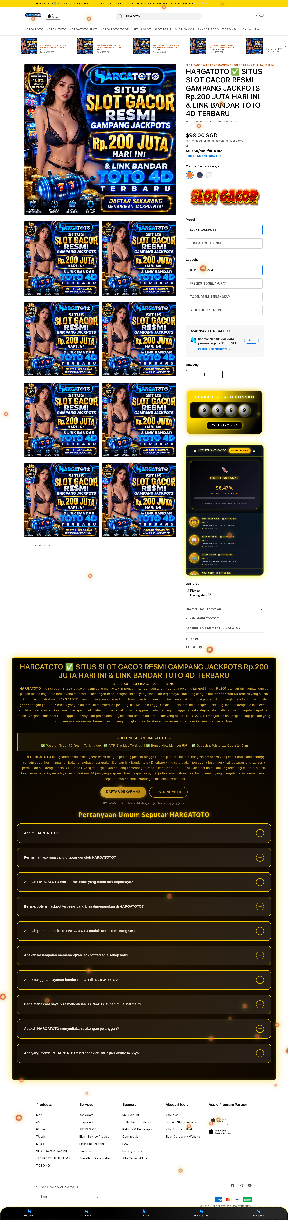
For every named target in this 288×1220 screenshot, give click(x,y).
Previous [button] (26, 3)
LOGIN (86, 1215)
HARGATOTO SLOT (83, 29)
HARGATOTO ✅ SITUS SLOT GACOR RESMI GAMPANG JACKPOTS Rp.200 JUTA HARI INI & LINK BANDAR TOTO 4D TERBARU (121, 3)
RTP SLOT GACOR (203, 270)
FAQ (125, 1143)
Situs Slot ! (200, 3)
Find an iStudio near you (182, 1122)
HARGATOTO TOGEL (115, 29)
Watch (40, 1136)
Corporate (86, 1122)
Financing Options (92, 1143)
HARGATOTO (33, 29)
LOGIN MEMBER (168, 792)
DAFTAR (144, 1215)
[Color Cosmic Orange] (190, 175)
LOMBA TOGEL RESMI (206, 243)
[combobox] (159, 16)
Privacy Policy (132, 1151)
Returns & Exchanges (137, 1129)
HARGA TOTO (56, 29)
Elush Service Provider (94, 1136)
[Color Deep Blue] (200, 175)
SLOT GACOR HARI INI (51, 1151)
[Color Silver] (209, 175)
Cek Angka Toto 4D (225, 425)
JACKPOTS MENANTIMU (53, 1158)
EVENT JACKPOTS (203, 230)
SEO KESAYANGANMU (239, 1206)
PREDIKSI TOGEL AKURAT (208, 283)
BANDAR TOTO (208, 29)
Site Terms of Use (135, 1158)
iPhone (41, 1129)
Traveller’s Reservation (95, 1158)
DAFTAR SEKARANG (123, 791)
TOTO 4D (229, 29)
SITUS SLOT (142, 29)
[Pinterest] (201, 648)
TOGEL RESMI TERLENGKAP (210, 297)
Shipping (209, 141)
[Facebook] (188, 648)
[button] (33, 29)
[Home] (33, 15)
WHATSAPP (201, 1215)
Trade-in (85, 1151)
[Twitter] (195, 648)
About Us (172, 1114)
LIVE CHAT (259, 1215)
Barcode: (215, 121)
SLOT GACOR (184, 29)
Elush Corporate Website (183, 1136)
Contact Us (130, 1136)
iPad (39, 1122)
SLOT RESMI (163, 29)
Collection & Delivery (137, 1122)
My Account (130, 1114)
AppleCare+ (87, 1114)
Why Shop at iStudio (180, 1129)
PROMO (29, 1215)
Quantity (192, 365)
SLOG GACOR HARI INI (206, 310)
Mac (39, 1114)
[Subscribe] (96, 1197)
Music (40, 1143)
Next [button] (262, 3)
